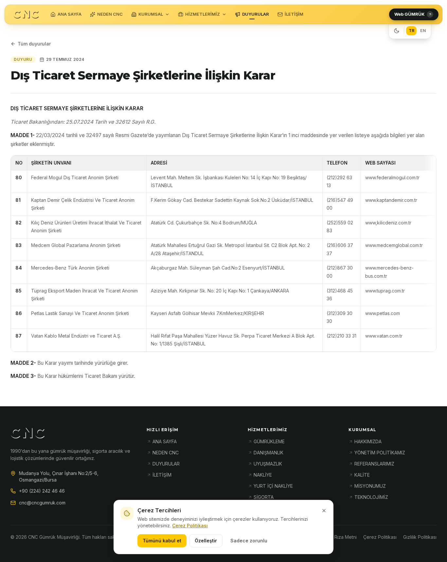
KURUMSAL (150, 14)
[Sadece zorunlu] (324, 511)
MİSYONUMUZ (370, 486)
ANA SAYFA (69, 14)
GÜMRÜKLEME (269, 441)
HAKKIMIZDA (368, 441)
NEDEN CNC (110, 14)
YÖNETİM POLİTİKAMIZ (379, 452)
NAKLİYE (263, 475)
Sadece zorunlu (248, 540)
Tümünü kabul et (162, 540)
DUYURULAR (255, 14)
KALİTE (362, 475)
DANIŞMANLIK (268, 452)
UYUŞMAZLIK (268, 463)
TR (411, 30)
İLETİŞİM (294, 14)
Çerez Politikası (190, 525)
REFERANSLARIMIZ (374, 463)
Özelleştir (206, 540)
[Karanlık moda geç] (396, 31)
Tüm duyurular (34, 43)
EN (423, 30)
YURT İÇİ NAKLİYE (273, 486)
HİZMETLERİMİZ (202, 14)
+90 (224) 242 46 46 (42, 491)
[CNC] (26, 14)
